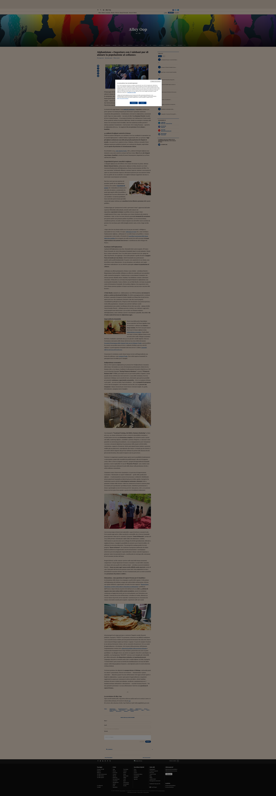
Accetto (142, 102)
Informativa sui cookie (131, 92)
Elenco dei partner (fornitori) (122, 98)
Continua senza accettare (155, 81)
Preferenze (134, 102)
